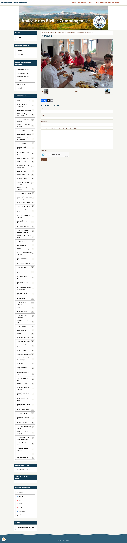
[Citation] (54, 128)
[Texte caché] (61, 128)
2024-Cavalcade (25, 245)
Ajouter (44, 159)
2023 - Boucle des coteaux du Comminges (74, 32)
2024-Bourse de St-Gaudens (25, 272)
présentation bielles (25, 457)
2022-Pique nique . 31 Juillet (25, 399)
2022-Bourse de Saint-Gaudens (25, 418)
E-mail (42, 115)
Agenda (90, 2)
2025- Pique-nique (25, 178)
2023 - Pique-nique (25, 330)
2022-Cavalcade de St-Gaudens (25, 388)
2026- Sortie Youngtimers (25, 110)
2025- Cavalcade (25, 171)
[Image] (64, 128)
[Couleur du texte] (51, 128)
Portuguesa (21, 515)
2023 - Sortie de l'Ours (25, 308)
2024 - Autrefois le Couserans (25, 259)
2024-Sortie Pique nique (25, 249)
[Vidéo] (66, 128)
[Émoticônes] (71, 128)
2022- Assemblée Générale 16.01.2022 (25, 432)
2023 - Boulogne (25, 350)
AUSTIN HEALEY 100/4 (23, 73)
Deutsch (20, 507)
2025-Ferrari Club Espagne (25, 193)
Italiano (20, 503)
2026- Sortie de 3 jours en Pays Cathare (25, 114)
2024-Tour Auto (25, 298)
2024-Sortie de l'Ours (25, 226)
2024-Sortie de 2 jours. (25, 267)
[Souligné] (46, 128)
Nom (42, 108)
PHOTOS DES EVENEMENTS (54, 32)
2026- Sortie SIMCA (25, 143)
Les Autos (19, 50)
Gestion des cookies (63, 540)
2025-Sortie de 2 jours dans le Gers (25, 166)
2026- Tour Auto (25, 130)
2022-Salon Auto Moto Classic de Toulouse (25, 394)
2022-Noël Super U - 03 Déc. (25, 373)
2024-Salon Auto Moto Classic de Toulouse (25, 231)
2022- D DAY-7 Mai (25, 422)
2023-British (25, 334)
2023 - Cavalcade (25, 326)
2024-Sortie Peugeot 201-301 (25, 277)
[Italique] (44, 128)
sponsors (25, 454)
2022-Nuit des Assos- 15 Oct (25, 379)
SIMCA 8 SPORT (21, 84)
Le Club (19, 38)
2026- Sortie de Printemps (25, 134)
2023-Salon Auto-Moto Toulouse (25, 321)
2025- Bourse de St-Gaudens (25, 188)
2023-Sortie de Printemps (25, 354)
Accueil (74, 2)
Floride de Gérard (21, 88)
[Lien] (59, 128)
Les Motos (20, 54)
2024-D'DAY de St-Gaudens (25, 294)
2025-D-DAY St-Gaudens (25, 202)
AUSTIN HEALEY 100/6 (23, 77)
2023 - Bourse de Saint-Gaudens (25, 346)
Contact (96, 2)
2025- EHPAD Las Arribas (25, 175)
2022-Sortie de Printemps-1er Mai (25, 427)
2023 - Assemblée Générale (25, 368)
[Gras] (42, 128)
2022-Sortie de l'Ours (25, 383)
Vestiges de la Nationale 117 (25, 443)
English (20, 496)
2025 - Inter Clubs (25, 162)
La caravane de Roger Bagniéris (25, 449)
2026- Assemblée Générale (25, 148)
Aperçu (75, 128)
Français (20, 492)
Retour (77, 91)
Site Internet (44, 121)
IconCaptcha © (66, 156)
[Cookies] (4, 539)
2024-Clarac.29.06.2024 (25, 263)
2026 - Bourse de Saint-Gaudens (25, 120)
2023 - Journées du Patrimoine (25, 316)
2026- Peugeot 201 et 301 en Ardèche (25, 125)
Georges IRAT (20, 80)
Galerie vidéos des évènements (109, 2)
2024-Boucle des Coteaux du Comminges (25, 288)
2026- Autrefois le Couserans (25, 105)
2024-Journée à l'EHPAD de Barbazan (25, 253)
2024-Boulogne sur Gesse (25, 222)
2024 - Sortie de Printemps (25, 303)
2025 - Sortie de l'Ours (25, 158)
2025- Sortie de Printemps (25, 206)
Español (20, 500)
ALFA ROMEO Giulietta (23, 69)
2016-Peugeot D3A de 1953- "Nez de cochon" (25, 438)
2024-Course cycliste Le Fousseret (25, 283)
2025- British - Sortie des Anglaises (25, 183)
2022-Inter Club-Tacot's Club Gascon (25, 405)
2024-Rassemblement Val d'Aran (25, 236)
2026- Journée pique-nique (25, 101)
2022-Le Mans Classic (25, 409)
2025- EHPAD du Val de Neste (25, 153)
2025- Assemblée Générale (25, 211)
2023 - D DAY (25, 363)
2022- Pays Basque (25, 413)
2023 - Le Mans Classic (25, 337)
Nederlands (21, 511)
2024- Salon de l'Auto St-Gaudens (25, 216)
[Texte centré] (57, 128)
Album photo (82, 2)
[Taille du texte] (49, 128)
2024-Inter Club (25, 241)
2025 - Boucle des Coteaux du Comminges (25, 198)
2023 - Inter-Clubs (25, 311)
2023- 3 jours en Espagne (25, 341)
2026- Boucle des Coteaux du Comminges (25, 138)
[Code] (68, 128)
